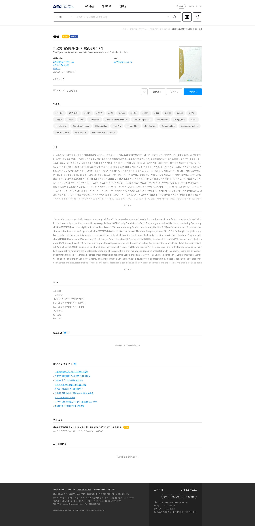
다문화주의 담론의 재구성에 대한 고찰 (69, 406)
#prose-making (168, 126)
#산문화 (192, 113)
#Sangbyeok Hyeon (81, 126)
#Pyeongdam (80, 132)
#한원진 (87, 113)
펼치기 (126, 205)
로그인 (181, 6)
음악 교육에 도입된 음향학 (65, 397)
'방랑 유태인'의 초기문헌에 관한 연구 (69, 380)
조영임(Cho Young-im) (123, 61)
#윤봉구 (99, 113)
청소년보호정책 (99, 489)
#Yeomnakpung (62, 132)
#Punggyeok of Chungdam (103, 132)
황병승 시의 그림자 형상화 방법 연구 (69, 389)
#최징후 (122, 113)
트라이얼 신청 (189, 496)
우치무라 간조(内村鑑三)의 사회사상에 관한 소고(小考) (76, 401)
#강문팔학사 (74, 113)
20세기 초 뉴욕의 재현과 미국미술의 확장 (70, 384)
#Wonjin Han (162, 119)
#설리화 (180, 113)
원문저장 (174, 91)
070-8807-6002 (189, 489)
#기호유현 (59, 113)
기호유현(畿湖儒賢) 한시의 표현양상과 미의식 (72, 376)
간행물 (123, 6)
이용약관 (71, 489)
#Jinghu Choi (61, 126)
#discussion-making (189, 126)
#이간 (110, 113)
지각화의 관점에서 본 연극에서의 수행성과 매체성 (74, 393)
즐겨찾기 (144, 91)
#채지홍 (168, 113)
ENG (200, 6)
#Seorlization (150, 126)
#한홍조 (146, 113)
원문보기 (157, 91)
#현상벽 (134, 113)
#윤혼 (156, 113)
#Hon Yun (117, 126)
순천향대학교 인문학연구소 (63, 61)
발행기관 (107, 6)
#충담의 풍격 (95, 119)
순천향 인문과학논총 (61, 65)
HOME (124, 29)
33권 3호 (56, 68)
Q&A (165, 496)
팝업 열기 (68, 332)
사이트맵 (111, 489)
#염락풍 (70, 119)
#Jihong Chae (133, 126)
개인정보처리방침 (84, 489)
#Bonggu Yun (179, 119)
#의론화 (59, 119)
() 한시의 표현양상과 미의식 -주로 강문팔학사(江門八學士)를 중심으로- (87, 427)
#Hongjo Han (101, 126)
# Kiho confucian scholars (116, 119)
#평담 (81, 119)
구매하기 (192, 91)
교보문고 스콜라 (59, 489)
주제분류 (89, 6)
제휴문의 (175, 496)
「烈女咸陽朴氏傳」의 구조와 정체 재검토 (71, 371)
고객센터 (191, 6)
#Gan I (193, 119)
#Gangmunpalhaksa (142, 119)
